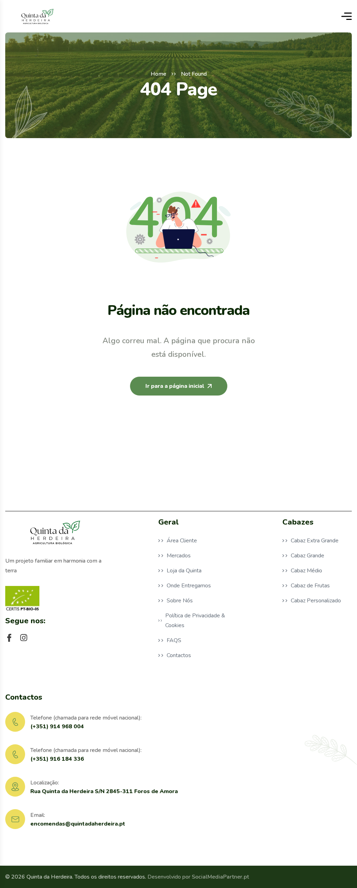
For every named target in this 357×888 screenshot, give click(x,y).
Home (158, 74)
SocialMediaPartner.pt (220, 877)
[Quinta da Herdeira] (36, 16)
